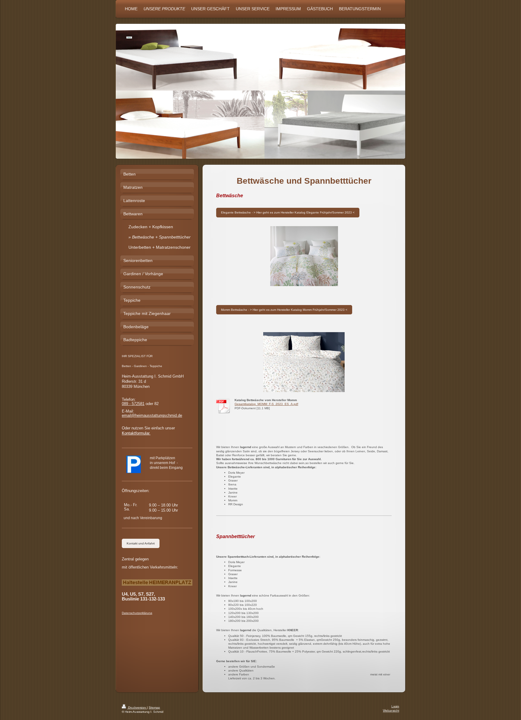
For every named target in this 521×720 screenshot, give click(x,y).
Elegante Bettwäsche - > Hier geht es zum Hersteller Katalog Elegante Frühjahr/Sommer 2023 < (288, 212)
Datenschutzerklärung (137, 613)
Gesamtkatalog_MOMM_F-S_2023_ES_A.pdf (266, 404)
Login (395, 706)
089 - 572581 (133, 404)
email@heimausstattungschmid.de (152, 415)
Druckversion (137, 707)
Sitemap (154, 707)
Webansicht (391, 710)
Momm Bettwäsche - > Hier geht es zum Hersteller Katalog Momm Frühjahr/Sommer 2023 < (284, 309)
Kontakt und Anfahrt (141, 543)
